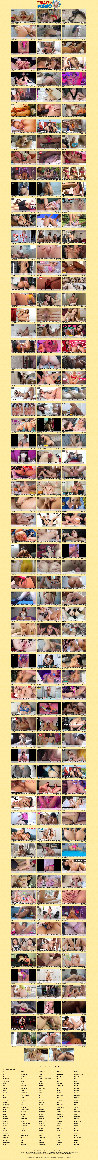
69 (3, 1076)
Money (76, 1088)
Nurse (76, 1102)
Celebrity (24, 1088)
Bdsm (5, 1112)
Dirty (22, 1142)
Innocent (60, 1114)
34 (58, 1066)
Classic (23, 1100)
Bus (22, 1079)
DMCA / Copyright (61, 1157)
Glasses (59, 1072)
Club (22, 1105)
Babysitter (6, 1105)
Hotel (58, 1098)
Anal (4, 1086)
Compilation (25, 1109)
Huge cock (60, 1105)
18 (3, 1072)
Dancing (23, 1133)
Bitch (4, 1128)
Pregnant (77, 1138)
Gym (58, 1079)
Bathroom (6, 1107)
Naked (76, 1093)
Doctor (23, 1145)
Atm (4, 1098)
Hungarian (60, 1107)
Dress (40, 1081)
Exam (40, 1090)
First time (42, 1112)
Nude (76, 1100)
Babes (5, 1102)
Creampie (24, 1119)
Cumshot (24, 1126)
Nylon (76, 1105)
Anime (5, 1088)
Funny (41, 1130)
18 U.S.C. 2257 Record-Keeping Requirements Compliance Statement (49, 1150)
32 (52, 1066)
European (42, 1088)
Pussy (76, 1142)
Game (40, 1135)
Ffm (40, 1107)
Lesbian (59, 1138)
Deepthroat (24, 1135)
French (41, 1128)
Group (59, 1076)
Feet (40, 1098)
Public (76, 1140)
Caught (23, 1086)
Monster (77, 1090)
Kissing (59, 1126)
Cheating (24, 1093)
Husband (59, 1109)
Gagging (41, 1133)
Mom (76, 1086)
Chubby (23, 1098)
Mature (76, 1076)
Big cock (5, 1121)
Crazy (23, 1116)
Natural (77, 1095)
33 (55, 1066)
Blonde (5, 1133)
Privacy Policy (47, 1157)
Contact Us (68, 1157)
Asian (5, 1093)
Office (76, 1107)
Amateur (6, 1079)
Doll (40, 1074)
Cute (22, 1128)
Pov (75, 1135)
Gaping (41, 1140)
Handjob (59, 1083)
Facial (41, 1093)
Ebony (41, 1083)
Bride (4, 1145)
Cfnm (22, 1090)
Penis (76, 1126)
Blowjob (6, 1135)
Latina (59, 1133)
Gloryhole (60, 1074)
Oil (75, 1109)
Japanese (59, 1121)
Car (22, 1083)
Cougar (23, 1112)
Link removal (53, 1157)
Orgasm (77, 1112)
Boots (5, 1140)
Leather (59, 1135)
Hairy (58, 1081)
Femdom (41, 1102)
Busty (23, 1081)
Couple (23, 1114)
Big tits (5, 1123)
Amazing (6, 1081)
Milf (75, 1079)
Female (41, 1100)
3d (4, 1074)
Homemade (60, 1095)
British (23, 1072)
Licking (59, 1140)
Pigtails (76, 1130)
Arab (4, 1090)
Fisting (41, 1114)
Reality (76, 1145)
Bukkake (23, 1076)
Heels (58, 1090)
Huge (58, 1102)
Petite (76, 1128)
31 (49, 1066)
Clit (22, 1102)
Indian (59, 1112)
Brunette (24, 1074)
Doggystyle (42, 1072)
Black (5, 1130)
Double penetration (45, 1079)
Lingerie (59, 1142)
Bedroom (6, 1119)
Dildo (22, 1140)
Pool (76, 1133)
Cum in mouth (25, 1123)
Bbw (4, 1109)
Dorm (40, 1076)
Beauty (5, 1116)
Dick (22, 1138)
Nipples (76, 1098)
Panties (76, 1119)
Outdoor (77, 1116)
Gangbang (42, 1138)
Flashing (41, 1116)
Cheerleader (25, 1095)
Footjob (41, 1123)
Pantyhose (77, 1121)
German (41, 1142)
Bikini (5, 1126)
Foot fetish (42, 1121)
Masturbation (79, 1074)
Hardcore (60, 1086)
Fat (40, 1095)
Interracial (60, 1116)
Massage (77, 1072)
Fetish (41, 1105)
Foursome (42, 1126)
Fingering (42, 1109)
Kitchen (59, 1128)
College (23, 1107)
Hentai (59, 1093)
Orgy (76, 1114)
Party (76, 1123)
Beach (5, 1114)
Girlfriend (42, 1145)
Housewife (60, 1100)
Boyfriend (6, 1142)
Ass (4, 1095)
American (6, 1083)
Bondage (6, 1138)
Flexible (41, 1119)
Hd (57, 1088)
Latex (58, 1130)
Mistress (77, 1083)
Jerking (59, 1123)
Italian (59, 1119)
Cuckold (23, 1121)
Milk (75, 1081)
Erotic (41, 1086)
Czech (23, 1130)
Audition (6, 1100)
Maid (58, 1145)
